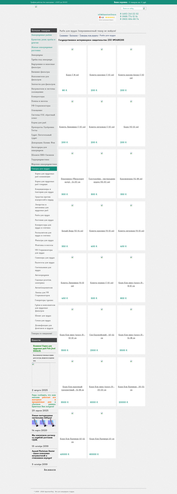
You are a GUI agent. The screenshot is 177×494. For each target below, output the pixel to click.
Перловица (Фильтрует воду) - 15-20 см (72, 180)
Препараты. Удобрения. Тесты (42, 129)
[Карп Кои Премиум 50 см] (101, 413)
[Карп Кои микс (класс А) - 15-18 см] (131, 309)
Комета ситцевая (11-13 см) (131, 230)
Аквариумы (37, 55)
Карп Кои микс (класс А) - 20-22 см (102, 388)
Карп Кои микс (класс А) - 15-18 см (131, 336)
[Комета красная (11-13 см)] (101, 205)
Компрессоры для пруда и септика (43, 226)
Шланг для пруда (43, 315)
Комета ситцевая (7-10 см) (102, 126)
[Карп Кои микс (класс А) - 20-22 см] (101, 361)
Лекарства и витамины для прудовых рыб (42, 207)
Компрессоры (37, 96)
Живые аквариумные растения (41, 49)
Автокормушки (42, 275)
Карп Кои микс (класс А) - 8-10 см (131, 284)
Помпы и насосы (39, 101)
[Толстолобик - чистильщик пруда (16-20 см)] (101, 153)
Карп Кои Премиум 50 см (101, 438)
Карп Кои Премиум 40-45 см (72, 440)
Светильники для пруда (43, 269)
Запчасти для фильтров (43, 84)
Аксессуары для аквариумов (39, 149)
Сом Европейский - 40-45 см (101, 336)
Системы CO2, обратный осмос (43, 116)
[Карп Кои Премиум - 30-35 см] (131, 361)
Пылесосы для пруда (44, 262)
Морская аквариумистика (44, 164)
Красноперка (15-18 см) (131, 178)
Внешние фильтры (40, 71)
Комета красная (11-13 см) (101, 230)
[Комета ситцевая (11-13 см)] (131, 205)
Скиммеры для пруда (45, 257)
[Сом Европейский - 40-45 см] (101, 309)
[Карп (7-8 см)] (72, 49)
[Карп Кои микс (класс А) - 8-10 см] (131, 257)
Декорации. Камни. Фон (43, 142)
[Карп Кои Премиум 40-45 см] (72, 413)
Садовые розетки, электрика (43, 281)
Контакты (38, 24)
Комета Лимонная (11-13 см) (72, 284)
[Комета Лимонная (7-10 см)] (72, 101)
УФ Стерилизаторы (40, 105)
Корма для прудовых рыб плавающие (44, 175)
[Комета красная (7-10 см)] (101, 49)
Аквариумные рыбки (41, 34)
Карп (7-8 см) (72, 74)
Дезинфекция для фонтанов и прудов (44, 327)
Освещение (36, 110)
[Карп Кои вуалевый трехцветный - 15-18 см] (72, 361)
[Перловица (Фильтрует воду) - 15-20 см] (72, 153)
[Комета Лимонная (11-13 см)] (72, 257)
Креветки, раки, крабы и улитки (43, 41)
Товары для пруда (117, 24)
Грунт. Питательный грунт (41, 136)
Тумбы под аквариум (41, 59)
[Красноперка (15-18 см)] (131, 153)
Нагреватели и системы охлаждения (43, 90)
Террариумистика (40, 159)
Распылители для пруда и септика (43, 234)
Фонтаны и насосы (44, 245)
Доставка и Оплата (58, 24)
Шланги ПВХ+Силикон (42, 154)
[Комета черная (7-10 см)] (101, 257)
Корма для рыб (38, 122)
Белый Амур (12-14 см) (72, 230)
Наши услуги (95, 24)
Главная (64, 35)
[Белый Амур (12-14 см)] (72, 205)
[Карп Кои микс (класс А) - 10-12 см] (72, 309)
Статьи (135, 24)
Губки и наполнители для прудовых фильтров (45, 308)
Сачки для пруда (43, 320)
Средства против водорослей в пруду (44, 198)
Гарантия (79, 24)
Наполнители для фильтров (40, 78)
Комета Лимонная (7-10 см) (72, 126)
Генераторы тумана (44, 300)
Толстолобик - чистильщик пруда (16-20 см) (101, 180)
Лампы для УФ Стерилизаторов (42, 294)
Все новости (50, 469)
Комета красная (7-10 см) (102, 74)
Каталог (74, 35)
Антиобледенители (43, 287)
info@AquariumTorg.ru (107, 14)
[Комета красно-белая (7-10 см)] (131, 49)
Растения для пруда (44, 220)
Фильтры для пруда (44, 240)
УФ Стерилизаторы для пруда (44, 251)
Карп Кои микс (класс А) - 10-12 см (72, 336)
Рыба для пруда (42, 215)
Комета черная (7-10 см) (101, 282)
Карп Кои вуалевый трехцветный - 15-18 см (72, 388)
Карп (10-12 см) (131, 126)
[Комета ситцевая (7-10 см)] (101, 101)
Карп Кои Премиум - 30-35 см (131, 388)
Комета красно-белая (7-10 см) (131, 76)
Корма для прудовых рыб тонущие (44, 183)
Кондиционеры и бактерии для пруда (44, 190)
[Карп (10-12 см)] (131, 101)
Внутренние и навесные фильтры (43, 66)
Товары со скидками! (41, 333)
